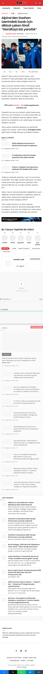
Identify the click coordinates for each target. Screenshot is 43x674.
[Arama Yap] (36, 3)
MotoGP (7, 354)
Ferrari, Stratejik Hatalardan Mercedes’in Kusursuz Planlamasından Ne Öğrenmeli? (26, 456)
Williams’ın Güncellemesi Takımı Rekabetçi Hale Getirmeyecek (21, 504)
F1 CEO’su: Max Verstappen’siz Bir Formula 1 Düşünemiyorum (27, 402)
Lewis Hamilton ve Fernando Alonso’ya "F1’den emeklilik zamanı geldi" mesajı (23, 557)
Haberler (16, 8)
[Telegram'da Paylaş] (30, 672)
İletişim (30, 661)
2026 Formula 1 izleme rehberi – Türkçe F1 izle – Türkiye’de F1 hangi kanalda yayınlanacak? (24, 584)
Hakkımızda (14, 661)
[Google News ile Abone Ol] (33, 71)
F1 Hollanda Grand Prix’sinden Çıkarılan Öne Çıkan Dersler (24, 156)
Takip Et (21, 266)
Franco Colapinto (23, 248)
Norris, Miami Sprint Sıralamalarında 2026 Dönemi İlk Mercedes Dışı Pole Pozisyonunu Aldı (24, 572)
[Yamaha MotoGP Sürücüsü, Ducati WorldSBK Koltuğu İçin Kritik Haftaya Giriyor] (7, 413)
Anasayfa (6, 8)
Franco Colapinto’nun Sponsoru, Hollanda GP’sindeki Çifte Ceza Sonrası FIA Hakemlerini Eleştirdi (25, 169)
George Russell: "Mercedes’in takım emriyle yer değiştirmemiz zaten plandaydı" (27, 442)
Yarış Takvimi (28, 8)
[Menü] (3, 3)
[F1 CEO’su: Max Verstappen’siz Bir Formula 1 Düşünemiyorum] (7, 402)
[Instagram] (26, 651)
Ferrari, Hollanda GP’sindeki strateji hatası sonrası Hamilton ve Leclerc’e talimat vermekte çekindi (26, 390)
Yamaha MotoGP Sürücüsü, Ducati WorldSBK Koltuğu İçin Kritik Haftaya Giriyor (25, 415)
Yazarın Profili (35, 259)
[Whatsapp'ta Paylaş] (21, 672)
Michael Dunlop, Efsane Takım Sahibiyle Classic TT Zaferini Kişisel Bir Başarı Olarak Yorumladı (26, 471)
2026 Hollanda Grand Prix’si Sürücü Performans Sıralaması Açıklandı (24, 145)
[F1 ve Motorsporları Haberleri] (22, 3)
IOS (22, 105)
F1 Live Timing (21, 667)
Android (16, 105)
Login (41, 299)
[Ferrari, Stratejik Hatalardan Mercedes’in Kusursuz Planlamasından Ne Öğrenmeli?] (7, 455)
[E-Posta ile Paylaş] (38, 672)
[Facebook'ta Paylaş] (4, 672)
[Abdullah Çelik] (8, 264)
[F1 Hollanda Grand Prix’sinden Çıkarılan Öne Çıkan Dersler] (5, 156)
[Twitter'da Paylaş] (13, 672)
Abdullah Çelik (11, 34)
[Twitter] (21, 651)
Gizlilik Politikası (14, 658)
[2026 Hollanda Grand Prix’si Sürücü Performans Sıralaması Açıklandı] (5, 144)
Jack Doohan (36, 248)
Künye (23, 661)
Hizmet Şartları (29, 658)
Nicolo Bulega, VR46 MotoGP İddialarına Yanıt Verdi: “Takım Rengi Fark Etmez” (24, 545)
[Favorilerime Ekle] (5, 71)
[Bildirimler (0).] (40, 3)
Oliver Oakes (6, 251)
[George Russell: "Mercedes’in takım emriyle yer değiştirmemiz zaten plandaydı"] (7, 441)
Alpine (14, 248)
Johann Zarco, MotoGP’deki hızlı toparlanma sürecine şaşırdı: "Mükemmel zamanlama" (27, 375)
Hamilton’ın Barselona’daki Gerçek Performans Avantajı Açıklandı (22, 520)
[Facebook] (16, 651)
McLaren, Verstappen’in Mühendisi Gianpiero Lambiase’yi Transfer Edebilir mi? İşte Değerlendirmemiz (23, 600)
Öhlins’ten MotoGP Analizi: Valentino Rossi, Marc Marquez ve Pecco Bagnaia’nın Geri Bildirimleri (19, 360)
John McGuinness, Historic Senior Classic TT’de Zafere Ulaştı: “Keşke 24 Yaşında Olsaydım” (27, 484)
